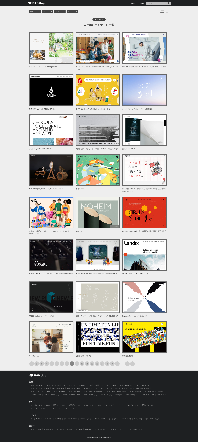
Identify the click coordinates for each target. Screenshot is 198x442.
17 (117, 364)
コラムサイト (55, 408)
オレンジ (36, 429)
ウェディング (147, 395)
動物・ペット (90, 395)
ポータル (71, 408)
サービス (111, 385)
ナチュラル (70, 419)
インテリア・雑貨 (77, 385)
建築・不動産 (96, 385)
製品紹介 (74, 405)
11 (87, 364)
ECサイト (132, 405)
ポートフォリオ (38, 408)
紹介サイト (59, 405)
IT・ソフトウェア (104, 388)
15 (107, 364)
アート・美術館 (51, 395)
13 (97, 364)
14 (102, 364)
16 (112, 364)
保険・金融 (131, 395)
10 (82, 364)
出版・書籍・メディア (116, 391)
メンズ (126, 419)
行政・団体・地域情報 (93, 391)
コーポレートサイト (40, 405)
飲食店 (88, 388)
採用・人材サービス (71, 395)
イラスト (100, 419)
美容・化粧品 (126, 385)
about (142, 3)
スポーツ (36, 395)
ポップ (113, 419)
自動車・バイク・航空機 (155, 391)
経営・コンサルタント (40, 391)
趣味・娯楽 (58, 388)
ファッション (143, 385)
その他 (48, 429)
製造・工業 (121, 388)
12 (92, 364)
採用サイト (147, 405)
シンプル (36, 419)
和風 (138, 419)
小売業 (161, 395)
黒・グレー (135, 429)
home (133, 3)
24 (127, 364)
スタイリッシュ (53, 419)
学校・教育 (59, 391)
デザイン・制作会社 (56, 385)
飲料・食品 (37, 385)
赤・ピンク (101, 429)
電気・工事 (106, 395)
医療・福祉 (74, 391)
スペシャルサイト (92, 405)
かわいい (85, 419)
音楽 (119, 395)
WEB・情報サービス (139, 388)
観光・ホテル (73, 388)
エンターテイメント (40, 388)
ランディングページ (113, 405)
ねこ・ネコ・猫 (152, 419)
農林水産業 (135, 391)
